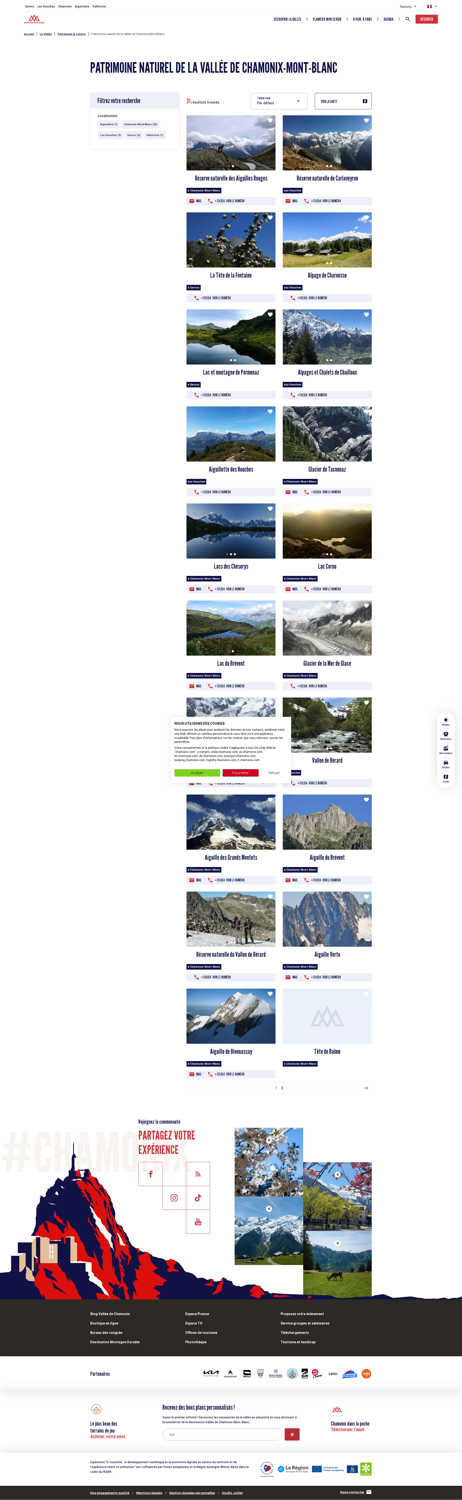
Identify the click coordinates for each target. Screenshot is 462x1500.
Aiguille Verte (327, 954)
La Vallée (46, 34)
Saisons (406, 6)
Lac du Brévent (231, 663)
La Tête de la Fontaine (231, 275)
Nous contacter (352, 1492)
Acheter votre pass (107, 1436)
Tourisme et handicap (298, 1342)
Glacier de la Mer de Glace (327, 663)
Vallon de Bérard (327, 760)
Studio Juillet (232, 1493)
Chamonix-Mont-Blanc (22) (140, 124)
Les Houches (46, 6)
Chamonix (65, 6)
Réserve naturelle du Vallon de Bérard (231, 954)
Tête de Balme (327, 1051)
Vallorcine (99, 6)
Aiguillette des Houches (231, 469)
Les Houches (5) (110, 135)
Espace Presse (197, 1314)
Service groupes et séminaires (305, 1323)
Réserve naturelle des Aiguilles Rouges (231, 178)
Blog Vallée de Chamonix (110, 1314)
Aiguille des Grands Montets (231, 857)
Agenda (388, 19)
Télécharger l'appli (347, 1429)
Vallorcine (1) (155, 135)
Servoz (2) (133, 135)
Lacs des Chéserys (231, 566)
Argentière (82, 6)
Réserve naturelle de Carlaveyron (327, 178)
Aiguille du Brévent (327, 857)
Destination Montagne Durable (115, 1342)
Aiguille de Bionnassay (231, 1051)
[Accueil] (34, 19)
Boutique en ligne (104, 1323)
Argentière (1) (109, 124)
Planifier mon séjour (327, 19)
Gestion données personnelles (192, 1493)
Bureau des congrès (106, 1333)
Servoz (29, 6)
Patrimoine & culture (72, 34)
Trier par (263, 98)
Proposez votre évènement (302, 1314)
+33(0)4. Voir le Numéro (229, 201)
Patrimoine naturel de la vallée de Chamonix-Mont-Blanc (128, 34)
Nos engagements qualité (109, 1493)
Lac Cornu (327, 566)
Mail (199, 201)
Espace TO (193, 1323)
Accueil (29, 34)
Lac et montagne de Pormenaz (231, 372)
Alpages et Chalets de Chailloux (327, 372)
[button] (229, 166)
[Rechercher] (408, 19)
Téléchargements (295, 1333)
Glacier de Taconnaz (327, 469)
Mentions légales (149, 1493)
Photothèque (195, 1342)
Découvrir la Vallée (287, 19)
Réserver (426, 19)
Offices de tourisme (201, 1333)
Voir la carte (329, 101)
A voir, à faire (362, 19)
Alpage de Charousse (327, 275)
